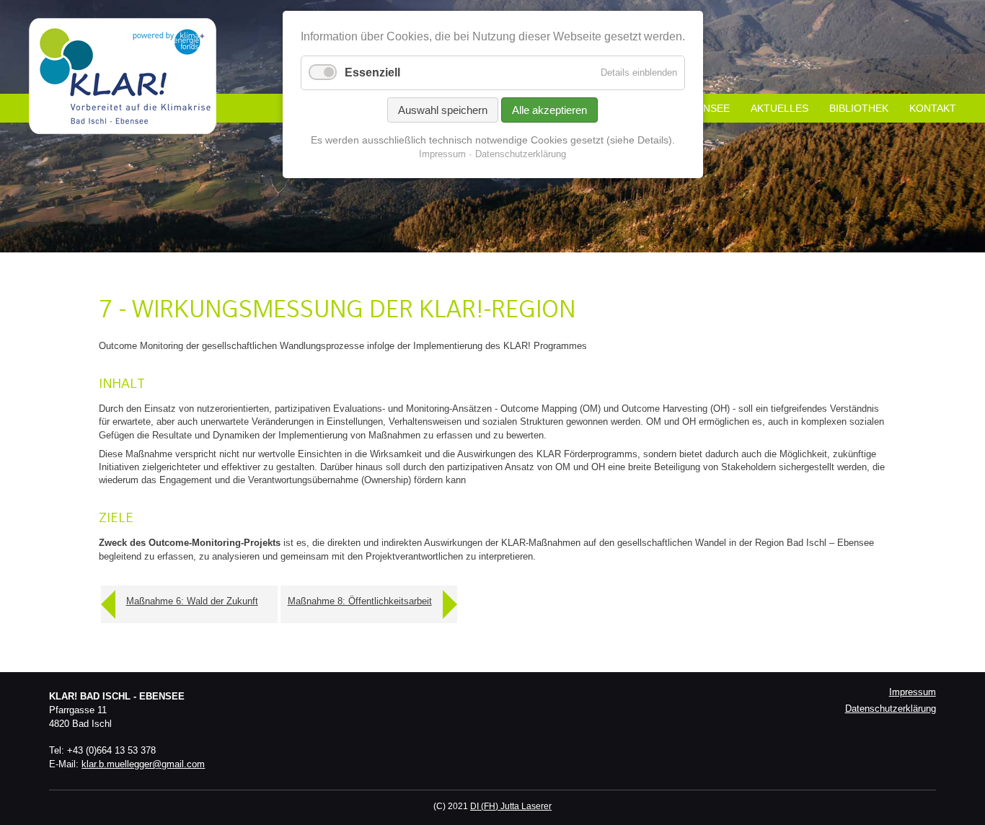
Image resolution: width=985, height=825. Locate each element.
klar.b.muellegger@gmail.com (143, 764)
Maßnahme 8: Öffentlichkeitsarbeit (360, 601)
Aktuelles (779, 108)
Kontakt (932, 108)
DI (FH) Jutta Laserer (511, 806)
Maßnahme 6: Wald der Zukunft (192, 601)
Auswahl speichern (442, 110)
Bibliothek (858, 108)
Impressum (912, 692)
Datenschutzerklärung (890, 708)
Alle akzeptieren (549, 110)
